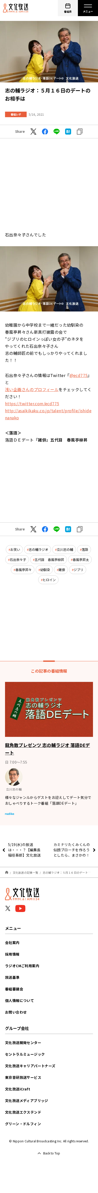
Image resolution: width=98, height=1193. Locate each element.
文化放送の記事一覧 (25, 872)
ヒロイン (49, 579)
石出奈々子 (18, 559)
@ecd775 (79, 375)
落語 (85, 549)
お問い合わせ (16, 1012)
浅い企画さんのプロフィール (32, 389)
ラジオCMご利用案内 (22, 965)
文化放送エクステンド (23, 1112)
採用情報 (12, 954)
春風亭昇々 (23, 569)
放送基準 (12, 977)
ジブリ (78, 569)
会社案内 (12, 942)
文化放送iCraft (17, 1088)
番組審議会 (14, 988)
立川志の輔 (65, 549)
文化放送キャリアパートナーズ (30, 1065)
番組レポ (16, 114)
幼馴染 (45, 569)
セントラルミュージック (25, 1054)
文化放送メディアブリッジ (26, 1100)
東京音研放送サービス (23, 1077)
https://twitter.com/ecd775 (32, 403)
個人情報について (19, 1000)
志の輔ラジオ (38, 549)
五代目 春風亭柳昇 (49, 559)
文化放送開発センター (23, 1042)
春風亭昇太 (81, 559)
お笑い (15, 549)
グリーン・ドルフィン (23, 1123)
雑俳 (62, 569)
